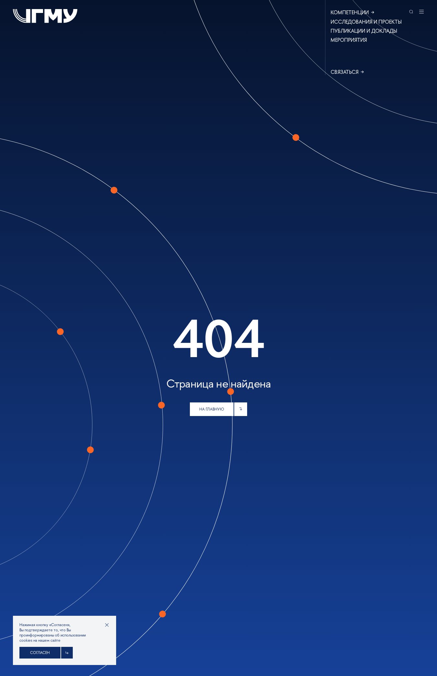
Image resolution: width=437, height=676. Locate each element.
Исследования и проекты (366, 22)
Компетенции (350, 12)
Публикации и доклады (364, 31)
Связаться (344, 72)
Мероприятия (349, 40)
